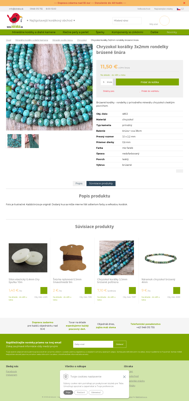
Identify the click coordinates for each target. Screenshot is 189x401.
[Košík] (164, 20)
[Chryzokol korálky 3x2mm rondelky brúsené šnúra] (49, 87)
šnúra (109, 82)
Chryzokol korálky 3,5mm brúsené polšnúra (112, 281)
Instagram (11, 375)
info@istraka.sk (16, 9)
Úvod (8, 40)
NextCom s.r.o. (141, 397)
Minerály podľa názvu (62, 40)
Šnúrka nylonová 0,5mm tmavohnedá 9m (67, 281)
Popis (79, 183)
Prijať (68, 392)
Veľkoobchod (143, 9)
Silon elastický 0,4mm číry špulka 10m (24, 281)
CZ (182, 9)
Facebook (11, 371)
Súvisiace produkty (101, 183)
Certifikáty (129, 385)
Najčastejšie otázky (163, 9)
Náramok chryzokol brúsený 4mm (158, 281)
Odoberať (119, 344)
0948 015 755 (36, 9)
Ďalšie (155, 32)
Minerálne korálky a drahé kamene (31, 40)
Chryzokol (82, 40)
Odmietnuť (96, 392)
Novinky (172, 32)
